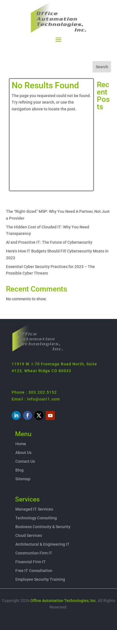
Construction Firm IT (33, 553)
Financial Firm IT (30, 562)
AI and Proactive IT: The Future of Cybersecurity (49, 242)
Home (20, 444)
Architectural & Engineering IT (42, 544)
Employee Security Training (40, 579)
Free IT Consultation (33, 570)
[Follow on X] (38, 415)
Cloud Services (28, 535)
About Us (23, 452)
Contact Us (25, 461)
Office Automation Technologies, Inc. (63, 600)
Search (102, 67)
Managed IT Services (34, 509)
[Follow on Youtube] (50, 415)
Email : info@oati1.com (36, 399)
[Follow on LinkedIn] (16, 415)
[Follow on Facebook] (27, 415)
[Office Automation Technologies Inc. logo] (38, 350)
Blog (19, 470)
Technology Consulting (36, 518)
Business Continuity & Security (42, 526)
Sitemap (22, 479)
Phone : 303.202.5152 (34, 392)
